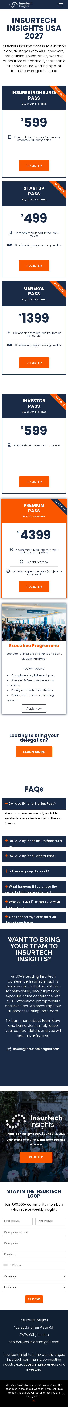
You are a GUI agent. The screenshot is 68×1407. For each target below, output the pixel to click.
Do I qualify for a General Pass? (32, 856)
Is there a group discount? (29, 871)
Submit (34, 1299)
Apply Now (34, 709)
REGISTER (34, 165)
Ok (34, 1401)
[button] (60, 4)
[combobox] (6, 1265)
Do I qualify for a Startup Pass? (32, 803)
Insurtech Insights (43, 981)
